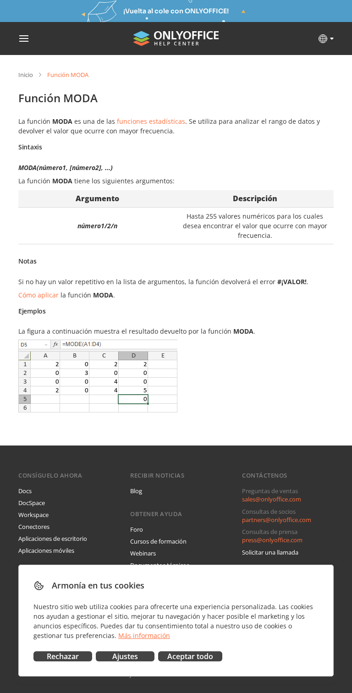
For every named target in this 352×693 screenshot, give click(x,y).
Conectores (34, 526)
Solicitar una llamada (270, 552)
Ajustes (125, 656)
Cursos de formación (158, 541)
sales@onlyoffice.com (271, 499)
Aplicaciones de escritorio (52, 538)
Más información (144, 635)
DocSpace (31, 503)
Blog (136, 491)
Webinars (143, 553)
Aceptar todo (190, 656)
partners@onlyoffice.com (276, 520)
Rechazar (63, 656)
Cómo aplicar (38, 295)
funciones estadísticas (151, 121)
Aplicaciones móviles (46, 550)
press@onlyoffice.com (272, 540)
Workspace (33, 515)
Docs (25, 491)
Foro (136, 529)
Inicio (25, 75)
